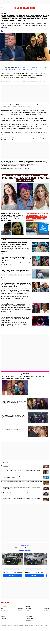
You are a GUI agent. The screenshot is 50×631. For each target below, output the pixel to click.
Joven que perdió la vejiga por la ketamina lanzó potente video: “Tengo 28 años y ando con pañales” (21, 471)
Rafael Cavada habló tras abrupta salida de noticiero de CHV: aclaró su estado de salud (15, 271)
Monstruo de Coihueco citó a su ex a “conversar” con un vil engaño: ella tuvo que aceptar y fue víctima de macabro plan (12, 217)
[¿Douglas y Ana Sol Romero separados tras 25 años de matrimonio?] (38, 432)
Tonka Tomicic (16, 168)
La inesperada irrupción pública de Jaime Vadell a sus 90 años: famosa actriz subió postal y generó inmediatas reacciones (22, 488)
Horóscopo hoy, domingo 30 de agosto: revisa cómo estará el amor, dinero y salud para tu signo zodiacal (15, 318)
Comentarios (11, 63)
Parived (21, 168)
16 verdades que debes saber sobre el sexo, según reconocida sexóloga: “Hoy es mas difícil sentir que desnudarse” (22, 482)
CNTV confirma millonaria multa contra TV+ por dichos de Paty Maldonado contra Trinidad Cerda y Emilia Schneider (21, 493)
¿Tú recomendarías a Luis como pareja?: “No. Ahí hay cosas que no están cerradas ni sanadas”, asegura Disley (23, 377)
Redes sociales (9, 168)
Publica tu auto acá (24, 550)
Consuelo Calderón (10, 31)
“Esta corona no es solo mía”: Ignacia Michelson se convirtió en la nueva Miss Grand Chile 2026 (16, 259)
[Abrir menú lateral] (2, 8)
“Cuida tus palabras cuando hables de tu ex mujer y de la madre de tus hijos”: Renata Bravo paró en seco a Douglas (14, 402)
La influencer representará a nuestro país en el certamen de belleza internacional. (15, 263)
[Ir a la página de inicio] (25, 7)
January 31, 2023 (24, 165)
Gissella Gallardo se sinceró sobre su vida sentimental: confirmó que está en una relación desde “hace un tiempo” (14, 244)
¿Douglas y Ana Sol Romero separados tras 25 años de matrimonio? (13, 430)
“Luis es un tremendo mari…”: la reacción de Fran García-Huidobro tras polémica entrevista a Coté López (22, 465)
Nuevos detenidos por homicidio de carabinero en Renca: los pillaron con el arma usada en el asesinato (22, 499)
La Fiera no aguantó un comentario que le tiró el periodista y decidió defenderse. (16, 310)
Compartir (4, 63)
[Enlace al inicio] (25, 374)
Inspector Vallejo (26, 168)
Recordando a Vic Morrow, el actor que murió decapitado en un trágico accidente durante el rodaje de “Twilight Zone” (16, 284)
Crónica (3, 13)
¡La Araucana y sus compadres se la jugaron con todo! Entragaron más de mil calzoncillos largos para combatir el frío (14, 416)
